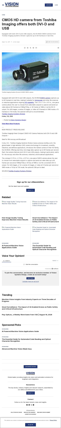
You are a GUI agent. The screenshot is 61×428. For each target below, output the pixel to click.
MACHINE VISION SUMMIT (43, 412)
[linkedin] (27, 48)
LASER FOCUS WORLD (30, 414)
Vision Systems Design (18, 120)
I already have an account (30, 281)
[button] (3, 5)
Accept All (30, 424)
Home (3, 14)
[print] (58, 48)
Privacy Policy (53, 420)
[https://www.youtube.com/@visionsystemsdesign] (33, 405)
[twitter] (30, 48)
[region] (30, 264)
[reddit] (33, 48)
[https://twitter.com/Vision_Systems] (31, 405)
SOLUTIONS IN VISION (16, 412)
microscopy (39, 100)
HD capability (29, 102)
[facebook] (25, 48)
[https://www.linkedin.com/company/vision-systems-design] (29, 405)
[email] (36, 48)
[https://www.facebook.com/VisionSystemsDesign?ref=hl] (27, 405)
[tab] (6, 260)
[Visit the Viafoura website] (55, 268)
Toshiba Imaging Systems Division (13, 114)
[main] (30, 423)
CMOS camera (45, 98)
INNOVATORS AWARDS (29, 412)
